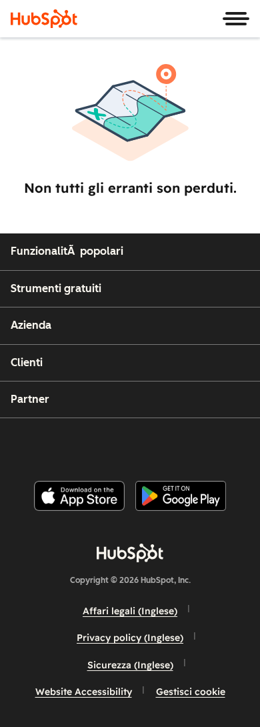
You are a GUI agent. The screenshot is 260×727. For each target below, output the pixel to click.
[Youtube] (106, 444)
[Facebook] (40, 444)
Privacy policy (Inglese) (130, 638)
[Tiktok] (241, 444)
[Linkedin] (174, 444)
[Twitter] (140, 444)
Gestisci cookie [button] (190, 692)
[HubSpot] (44, 19)
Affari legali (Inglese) (130, 611)
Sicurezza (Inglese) (130, 665)
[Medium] (208, 444)
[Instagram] (73, 444)
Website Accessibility (83, 692)
